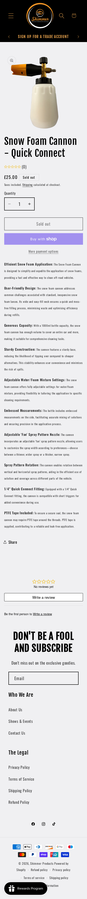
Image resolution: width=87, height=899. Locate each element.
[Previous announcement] (9, 36)
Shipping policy (58, 877)
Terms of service (34, 877)
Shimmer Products (41, 863)
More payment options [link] (43, 251)
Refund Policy (18, 802)
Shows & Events (20, 721)
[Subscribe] (72, 678)
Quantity (10, 193)
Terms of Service (21, 779)
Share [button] (12, 542)
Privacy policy (62, 869)
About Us (15, 709)
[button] (11, 16)
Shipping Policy (20, 790)
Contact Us (16, 733)
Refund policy (39, 869)
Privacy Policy (19, 767)
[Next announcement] (78, 36)
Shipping (27, 184)
